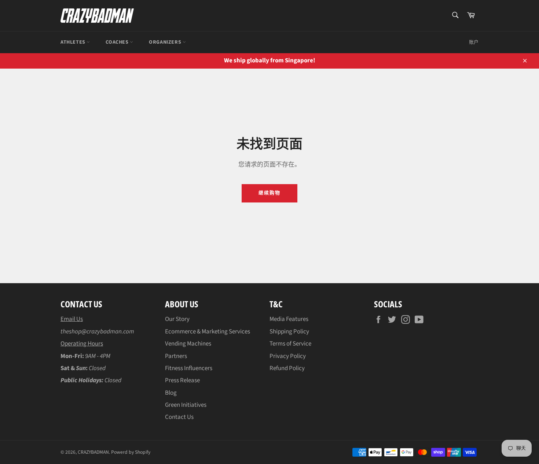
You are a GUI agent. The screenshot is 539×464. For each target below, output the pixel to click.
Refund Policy (287, 368)
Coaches (118, 42)
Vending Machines (188, 343)
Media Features (289, 319)
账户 (473, 42)
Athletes (73, 42)
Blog (171, 392)
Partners (176, 356)
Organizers (166, 42)
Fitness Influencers (188, 368)
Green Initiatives (185, 405)
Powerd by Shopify (130, 452)
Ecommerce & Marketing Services (207, 331)
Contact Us (179, 417)
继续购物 (269, 193)
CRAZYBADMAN (93, 452)
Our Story (177, 319)
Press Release (182, 380)
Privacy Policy (288, 356)
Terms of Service (290, 343)
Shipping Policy (289, 331)
